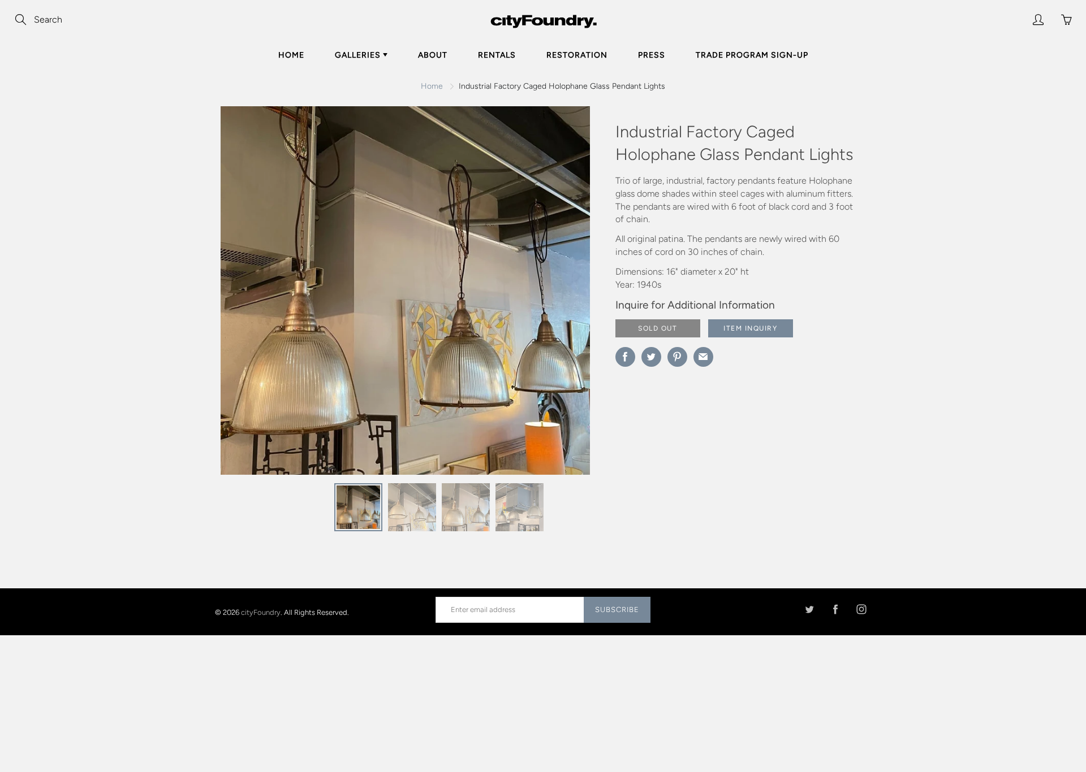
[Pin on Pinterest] (677, 357)
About (432, 55)
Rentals (497, 55)
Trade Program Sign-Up (752, 55)
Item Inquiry (750, 328)
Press (651, 55)
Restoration (576, 55)
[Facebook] (835, 609)
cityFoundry (261, 612)
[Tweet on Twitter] (651, 357)
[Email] (703, 357)
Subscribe (617, 609)
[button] (559, 294)
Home (291, 55)
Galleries (359, 55)
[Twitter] (809, 609)
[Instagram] (861, 609)
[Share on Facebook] (625, 357)
